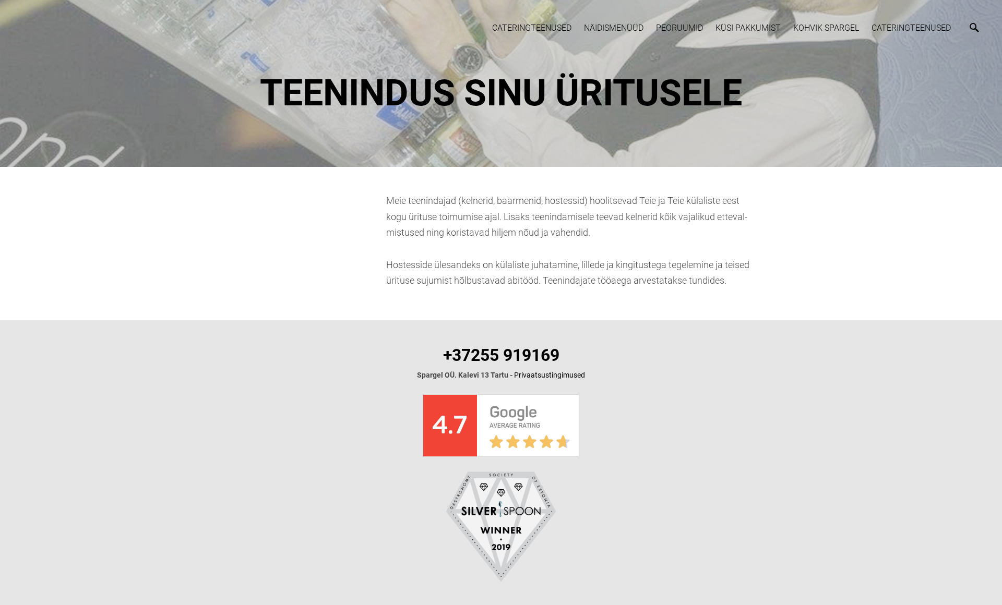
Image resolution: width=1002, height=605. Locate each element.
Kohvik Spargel (826, 28)
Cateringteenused (531, 28)
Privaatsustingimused (549, 375)
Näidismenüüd (613, 28)
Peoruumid (679, 28)
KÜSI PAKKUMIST (748, 28)
